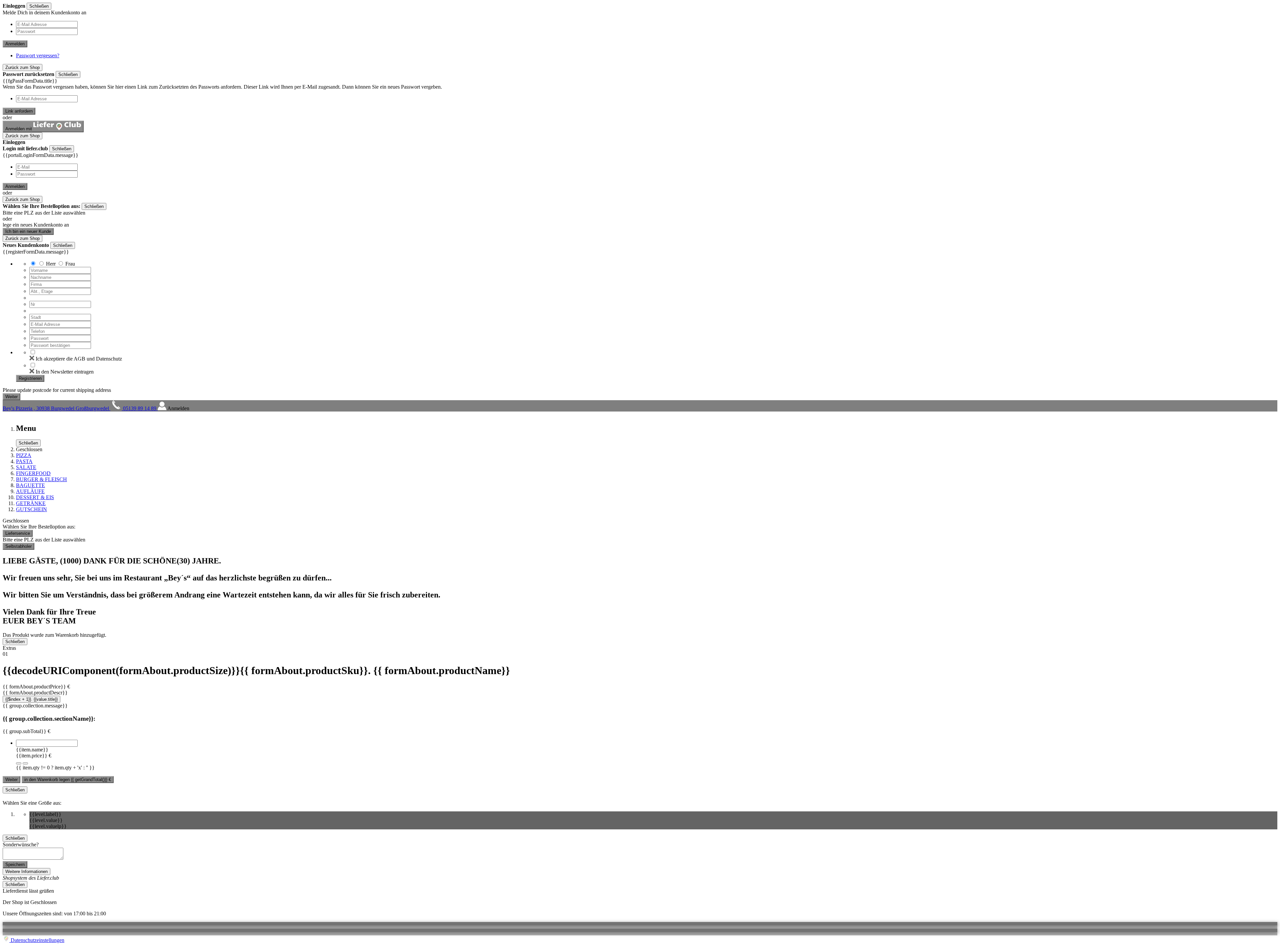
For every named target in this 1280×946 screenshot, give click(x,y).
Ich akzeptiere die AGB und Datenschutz (79, 359)
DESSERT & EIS (35, 497)
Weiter (11, 779)
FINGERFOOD (33, 473)
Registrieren (30, 378)
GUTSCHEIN (31, 509)
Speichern (15, 864)
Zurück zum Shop (22, 67)
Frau (70, 264)
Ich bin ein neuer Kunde (28, 231)
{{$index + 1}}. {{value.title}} (31, 699)
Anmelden (15, 43)
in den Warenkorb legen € (67, 779)
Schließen (39, 6)
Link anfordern (19, 111)
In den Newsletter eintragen (65, 372)
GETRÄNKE (31, 503)
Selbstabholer (18, 546)
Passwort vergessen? (37, 55)
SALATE (26, 467)
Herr (51, 264)
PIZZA (23, 455)
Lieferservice (17, 533)
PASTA (24, 461)
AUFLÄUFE (30, 491)
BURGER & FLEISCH (41, 479)
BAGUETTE (30, 485)
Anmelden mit (19, 128)
